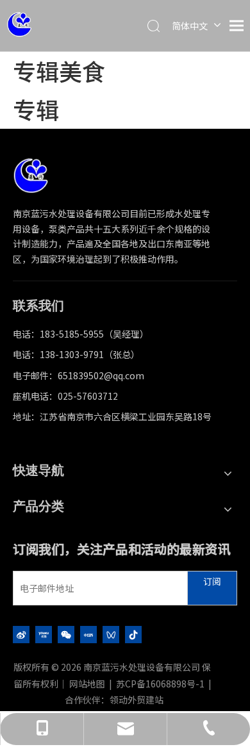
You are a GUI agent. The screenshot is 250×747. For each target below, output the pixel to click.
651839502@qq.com (101, 375)
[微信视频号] (111, 634)
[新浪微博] (21, 634)
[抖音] (133, 634)
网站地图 (87, 683)
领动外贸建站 (136, 699)
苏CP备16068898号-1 (160, 683)
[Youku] (43, 634)
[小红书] (88, 634)
